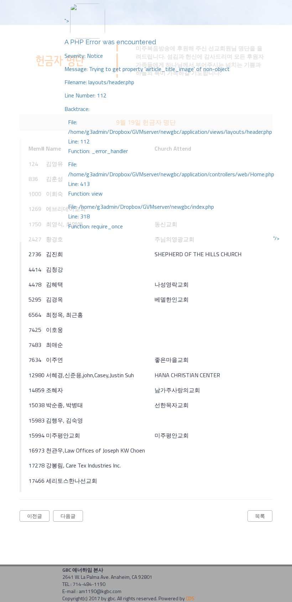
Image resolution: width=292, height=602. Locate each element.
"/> (276, 238)
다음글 (68, 516)
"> (169, 124)
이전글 (34, 516)
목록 (260, 516)
